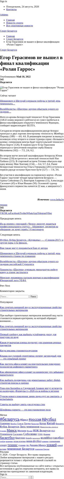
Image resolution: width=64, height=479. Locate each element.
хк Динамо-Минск (36, 445)
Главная (10, 20)
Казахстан (35, 424)
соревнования (54, 441)
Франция (46, 434)
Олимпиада (6, 434)
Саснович (18, 434)
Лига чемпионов (29, 426)
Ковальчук (60, 424)
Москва (29, 431)
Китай (51, 423)
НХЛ (53, 431)
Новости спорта (14, 22)
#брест (24, 419)
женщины (9, 441)
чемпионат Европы (42, 449)
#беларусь (10, 418)
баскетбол (7, 437)
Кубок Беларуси (9, 426)
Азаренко (5, 423)
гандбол (58, 437)
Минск (12, 430)
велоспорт (36, 438)
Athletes (4, 14)
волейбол (46, 437)
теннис (3, 204)
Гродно (27, 423)
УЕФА (40, 434)
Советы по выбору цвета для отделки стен (22, 404)
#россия (35, 419)
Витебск (14, 424)
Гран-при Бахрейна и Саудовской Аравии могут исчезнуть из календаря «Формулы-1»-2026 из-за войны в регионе (31, 389)
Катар (42, 423)
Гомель (20, 423)
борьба (29, 438)
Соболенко (30, 434)
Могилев (21, 430)
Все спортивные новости (19, 25)
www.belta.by (57, 199)
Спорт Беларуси (8, 31)
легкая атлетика (19, 441)
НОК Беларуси (42, 430)
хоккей (51, 445)
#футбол (49, 419)
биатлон (20, 437)
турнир (22, 445)
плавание (45, 441)
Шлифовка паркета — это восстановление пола (25, 409)
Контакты (11, 9)
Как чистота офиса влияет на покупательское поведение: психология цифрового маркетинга (30, 365)
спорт (3, 445)
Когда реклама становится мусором (18, 350)
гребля (2, 441)
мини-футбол (33, 441)
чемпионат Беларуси (20, 448)
